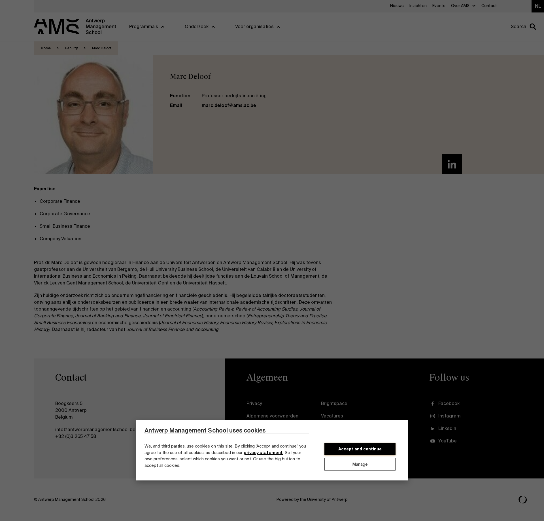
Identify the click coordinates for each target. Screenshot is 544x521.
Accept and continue (360, 449)
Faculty (71, 48)
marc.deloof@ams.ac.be (229, 105)
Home (46, 48)
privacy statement (263, 452)
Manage (360, 464)
